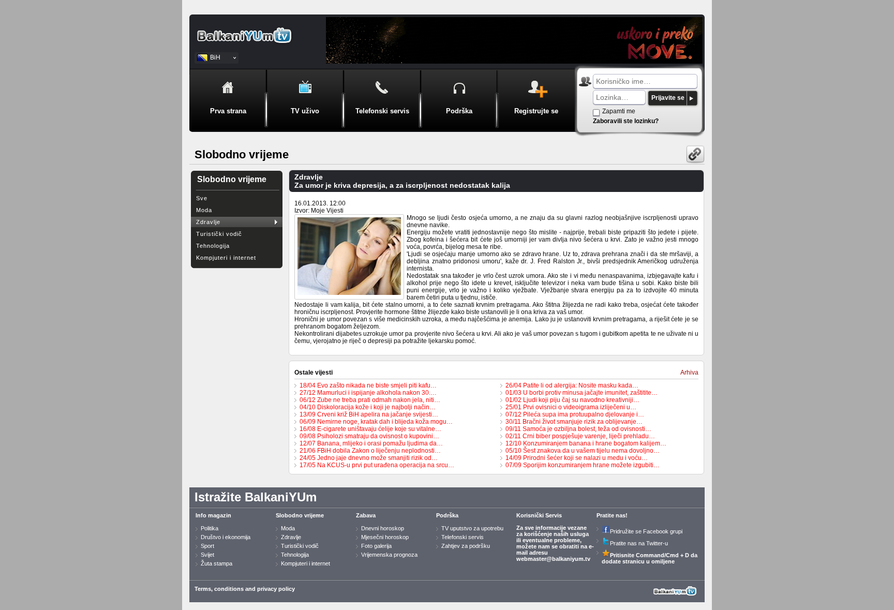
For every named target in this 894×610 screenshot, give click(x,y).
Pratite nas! (612, 515)
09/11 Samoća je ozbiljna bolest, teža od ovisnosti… (578, 429)
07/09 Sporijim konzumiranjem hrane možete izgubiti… (582, 465)
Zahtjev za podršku (465, 546)
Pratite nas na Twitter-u (639, 543)
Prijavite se (667, 97)
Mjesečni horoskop (385, 537)
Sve (201, 198)
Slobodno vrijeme (300, 515)
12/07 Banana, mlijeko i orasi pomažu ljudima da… (371, 443)
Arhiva (689, 372)
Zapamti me (618, 111)
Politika (209, 528)
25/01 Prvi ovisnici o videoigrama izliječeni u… (570, 407)
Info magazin (213, 515)
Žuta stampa (216, 563)
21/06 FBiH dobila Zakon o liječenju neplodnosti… (370, 450)
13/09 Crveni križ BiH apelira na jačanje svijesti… (369, 414)
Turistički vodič (219, 234)
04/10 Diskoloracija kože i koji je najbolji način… (368, 407)
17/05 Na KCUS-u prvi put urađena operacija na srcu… (377, 465)
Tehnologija (213, 246)
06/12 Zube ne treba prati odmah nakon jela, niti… (370, 400)
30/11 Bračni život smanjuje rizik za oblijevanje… (574, 421)
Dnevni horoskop (382, 528)
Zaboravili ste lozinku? (626, 121)
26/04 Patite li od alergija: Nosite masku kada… (571, 385)
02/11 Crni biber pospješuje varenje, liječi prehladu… (580, 436)
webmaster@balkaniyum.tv (553, 559)
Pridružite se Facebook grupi (646, 531)
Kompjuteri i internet (226, 258)
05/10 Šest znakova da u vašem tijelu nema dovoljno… (582, 450)
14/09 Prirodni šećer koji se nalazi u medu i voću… (576, 458)
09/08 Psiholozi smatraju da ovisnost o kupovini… (369, 436)
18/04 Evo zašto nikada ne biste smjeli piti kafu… (368, 385)
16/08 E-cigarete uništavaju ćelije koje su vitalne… (370, 429)
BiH (215, 57)
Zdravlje (208, 222)
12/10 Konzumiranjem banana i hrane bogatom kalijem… (585, 443)
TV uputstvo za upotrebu (472, 528)
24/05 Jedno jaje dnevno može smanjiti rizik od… (369, 458)
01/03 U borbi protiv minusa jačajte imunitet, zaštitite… (581, 392)
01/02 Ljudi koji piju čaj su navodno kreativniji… (572, 400)
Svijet (207, 555)
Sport (207, 546)
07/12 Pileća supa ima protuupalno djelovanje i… (574, 414)
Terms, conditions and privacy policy (245, 589)
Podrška (447, 515)
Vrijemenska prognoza (389, 555)
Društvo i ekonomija (225, 537)
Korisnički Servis (539, 515)
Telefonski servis (462, 537)
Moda (204, 210)
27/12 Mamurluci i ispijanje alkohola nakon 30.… (368, 392)
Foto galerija (376, 546)
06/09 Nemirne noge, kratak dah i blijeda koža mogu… (376, 421)
